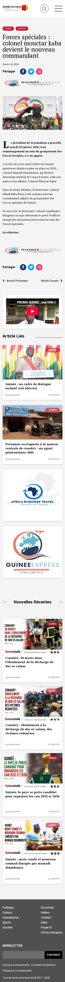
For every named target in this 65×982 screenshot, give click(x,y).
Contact (46, 917)
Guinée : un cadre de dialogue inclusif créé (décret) (28, 386)
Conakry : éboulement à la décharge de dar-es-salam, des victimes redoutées (28, 729)
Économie (47, 907)
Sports (7, 922)
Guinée (8, 28)
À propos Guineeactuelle (16, 965)
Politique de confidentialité (17, 970)
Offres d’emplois (51, 932)
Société (22, 28)
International (11, 917)
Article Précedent (16, 280)
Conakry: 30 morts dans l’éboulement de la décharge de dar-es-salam (29, 662)
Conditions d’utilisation (43, 965)
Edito (44, 922)
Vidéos (45, 912)
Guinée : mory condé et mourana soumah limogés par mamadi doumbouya (30, 863)
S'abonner (53, 954)
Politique (8, 907)
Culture (7, 912)
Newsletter (13, 945)
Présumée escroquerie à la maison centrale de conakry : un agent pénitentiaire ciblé (31, 448)
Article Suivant (50, 280)
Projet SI (46, 927)
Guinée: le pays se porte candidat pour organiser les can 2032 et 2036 (32, 794)
